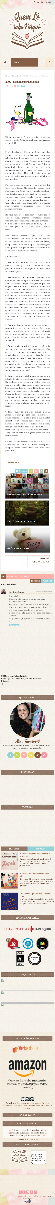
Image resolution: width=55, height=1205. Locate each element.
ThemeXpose (9, 1196)
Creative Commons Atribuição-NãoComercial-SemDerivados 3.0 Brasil (27, 1105)
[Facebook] (10, 755)
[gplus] (49, 2)
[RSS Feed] (31, 755)
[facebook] (34, 2)
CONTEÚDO (41, 849)
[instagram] (45, 2)
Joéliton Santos (16, 592)
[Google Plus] (17, 755)
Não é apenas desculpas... (18, 548)
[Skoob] (37, 755)
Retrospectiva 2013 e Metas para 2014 (24, 494)
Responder (14, 625)
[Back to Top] (35, 1192)
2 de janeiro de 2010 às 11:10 (42, 592)
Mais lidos (14, 849)
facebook (47, 581)
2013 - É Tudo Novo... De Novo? (21, 521)
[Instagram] (24, 755)
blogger (35, 581)
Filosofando (17, 76)
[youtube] (41, 2)
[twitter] (38, 2)
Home (7, 76)
